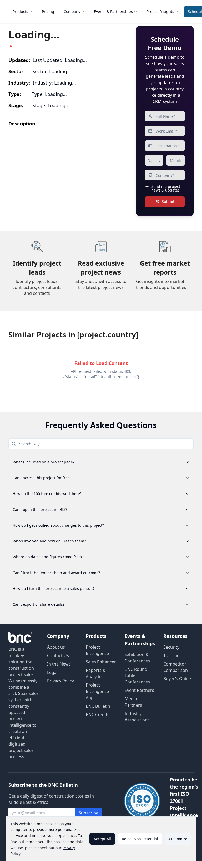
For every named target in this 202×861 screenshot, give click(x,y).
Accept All (102, 838)
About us (56, 647)
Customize (178, 838)
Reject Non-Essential (140, 838)
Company (72, 11)
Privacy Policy (60, 681)
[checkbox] (147, 188)
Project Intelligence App (97, 691)
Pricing (48, 11)
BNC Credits (97, 714)
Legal (52, 672)
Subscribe (88, 813)
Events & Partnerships (113, 11)
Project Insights (160, 11)
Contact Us (58, 655)
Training (171, 655)
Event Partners (139, 690)
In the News (59, 664)
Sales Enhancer (101, 662)
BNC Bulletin (98, 706)
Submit (168, 201)
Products (20, 11)
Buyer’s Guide (177, 679)
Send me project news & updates (165, 188)
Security (171, 647)
